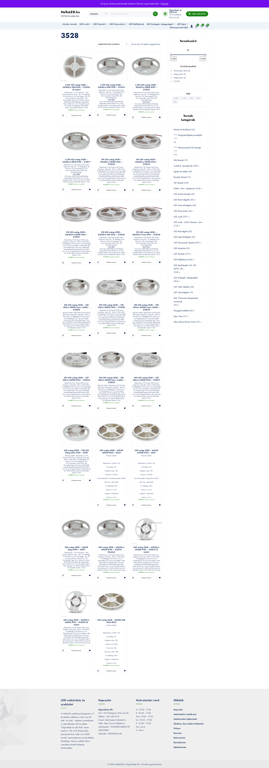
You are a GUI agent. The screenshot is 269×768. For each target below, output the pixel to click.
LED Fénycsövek (117, 24)
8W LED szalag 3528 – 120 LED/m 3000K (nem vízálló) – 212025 (76, 307)
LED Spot (181, 24)
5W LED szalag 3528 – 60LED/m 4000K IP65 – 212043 (146, 161)
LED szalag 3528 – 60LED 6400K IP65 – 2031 (146, 451)
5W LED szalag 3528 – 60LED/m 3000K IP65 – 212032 (111, 161)
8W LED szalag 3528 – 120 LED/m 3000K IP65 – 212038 (111, 306)
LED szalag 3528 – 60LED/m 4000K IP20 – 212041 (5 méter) (146, 549)
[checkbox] (176, 98)
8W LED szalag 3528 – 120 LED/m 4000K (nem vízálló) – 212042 (146, 307)
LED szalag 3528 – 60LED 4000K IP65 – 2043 (111, 451)
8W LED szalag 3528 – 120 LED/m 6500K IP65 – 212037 (146, 379)
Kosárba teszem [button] (76, 115)
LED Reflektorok (136, 24)
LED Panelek (99, 24)
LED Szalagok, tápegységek (160, 24)
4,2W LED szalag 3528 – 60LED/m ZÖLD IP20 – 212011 (76, 160)
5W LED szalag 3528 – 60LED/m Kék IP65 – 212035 (111, 233)
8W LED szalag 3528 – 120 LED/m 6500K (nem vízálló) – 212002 (111, 380)
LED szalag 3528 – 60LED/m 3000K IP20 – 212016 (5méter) (111, 549)
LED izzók (84, 24)
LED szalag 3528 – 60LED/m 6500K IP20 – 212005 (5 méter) (76, 622)
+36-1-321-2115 (198, 14)
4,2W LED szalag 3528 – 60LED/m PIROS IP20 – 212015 (146, 87)
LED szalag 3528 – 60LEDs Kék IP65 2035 (111, 621)
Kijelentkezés (180, 747)
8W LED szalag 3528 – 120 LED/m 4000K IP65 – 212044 (76, 379)
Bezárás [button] (165, 3)
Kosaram (178, 733)
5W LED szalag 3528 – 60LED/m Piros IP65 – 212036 (146, 233)
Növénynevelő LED (179, 27)
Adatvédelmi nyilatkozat (185, 714)
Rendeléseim (180, 742)
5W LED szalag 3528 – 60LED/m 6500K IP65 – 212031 (76, 234)
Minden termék (70, 24)
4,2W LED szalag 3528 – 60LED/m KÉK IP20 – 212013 (111, 86)
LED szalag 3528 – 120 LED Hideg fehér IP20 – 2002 (76, 451)
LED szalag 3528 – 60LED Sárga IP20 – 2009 (76, 548)
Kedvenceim (179, 737)
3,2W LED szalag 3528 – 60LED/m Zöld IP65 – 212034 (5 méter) (76, 87)
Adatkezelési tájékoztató (185, 719)
